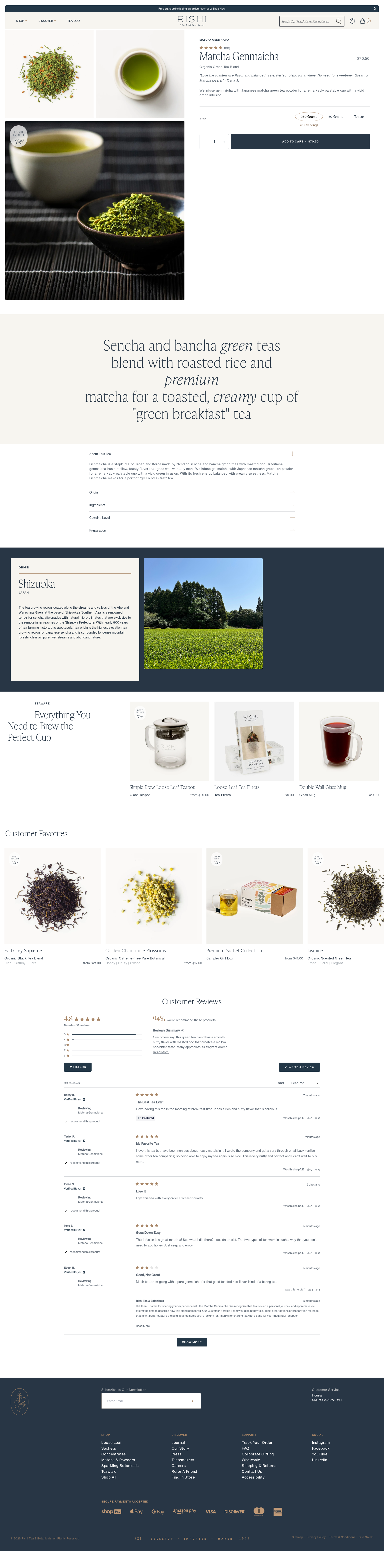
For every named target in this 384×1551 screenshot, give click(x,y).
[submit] (191, 1401)
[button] (161, 1052)
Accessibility (253, 1477)
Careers (179, 1465)
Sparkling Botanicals (120, 1465)
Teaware (108, 1471)
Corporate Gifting (258, 1454)
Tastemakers (183, 1460)
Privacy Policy (316, 1537)
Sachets (108, 1448)
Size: (203, 119)
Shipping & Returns (259, 1465)
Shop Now (219, 8)
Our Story (180, 1448)
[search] (338, 21)
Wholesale (251, 1460)
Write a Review (304, 1068)
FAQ (245, 1448)
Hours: (317, 1395)
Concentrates (113, 1454)
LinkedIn (319, 1460)
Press (176, 1454)
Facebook (321, 1448)
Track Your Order (257, 1442)
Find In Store (183, 1477)
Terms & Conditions (342, 1537)
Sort (281, 1083)
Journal (178, 1442)
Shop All (108, 1477)
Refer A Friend (184, 1471)
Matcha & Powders (118, 1460)
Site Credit (366, 1537)
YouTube (319, 1454)
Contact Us (252, 1471)
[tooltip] (182, 1030)
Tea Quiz (73, 20)
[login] (352, 21)
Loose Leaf (111, 1442)
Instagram (321, 1442)
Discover (45, 20)
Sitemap (297, 1537)
